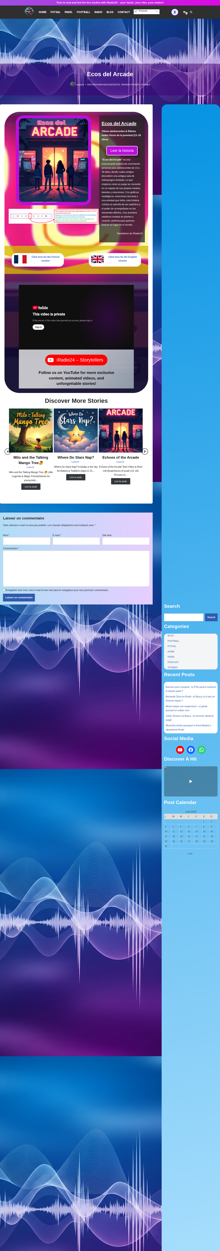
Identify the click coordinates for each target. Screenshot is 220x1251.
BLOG (110, 12)
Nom (6, 535)
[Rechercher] (191, 12)
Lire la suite (31, 486)
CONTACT (124, 12)
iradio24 (80, 84)
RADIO (98, 12)
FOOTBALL (83, 12)
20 (189, 836)
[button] (8, 451)
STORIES (145, 84)
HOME (42, 12)
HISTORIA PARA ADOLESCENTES (103, 84)
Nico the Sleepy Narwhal (76, 457)
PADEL (69, 12)
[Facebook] (191, 750)
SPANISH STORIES (130, 84)
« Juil (189, 853)
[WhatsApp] (202, 750)
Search (211, 617)
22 (204, 836)
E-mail (57, 535)
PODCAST (173, 662)
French (143, 11)
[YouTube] (180, 750)
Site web (106, 535)
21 (196, 836)
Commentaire (11, 548)
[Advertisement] (110, 41)
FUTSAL (55, 12)
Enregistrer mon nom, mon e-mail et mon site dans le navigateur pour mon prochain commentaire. (57, 590)
